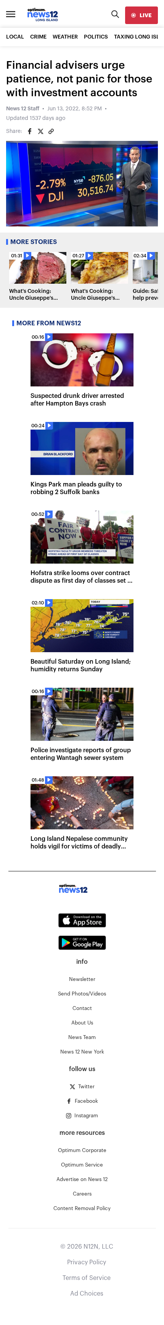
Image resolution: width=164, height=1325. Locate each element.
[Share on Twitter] (40, 131)
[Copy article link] (51, 131)
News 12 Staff (22, 108)
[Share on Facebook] (30, 131)
